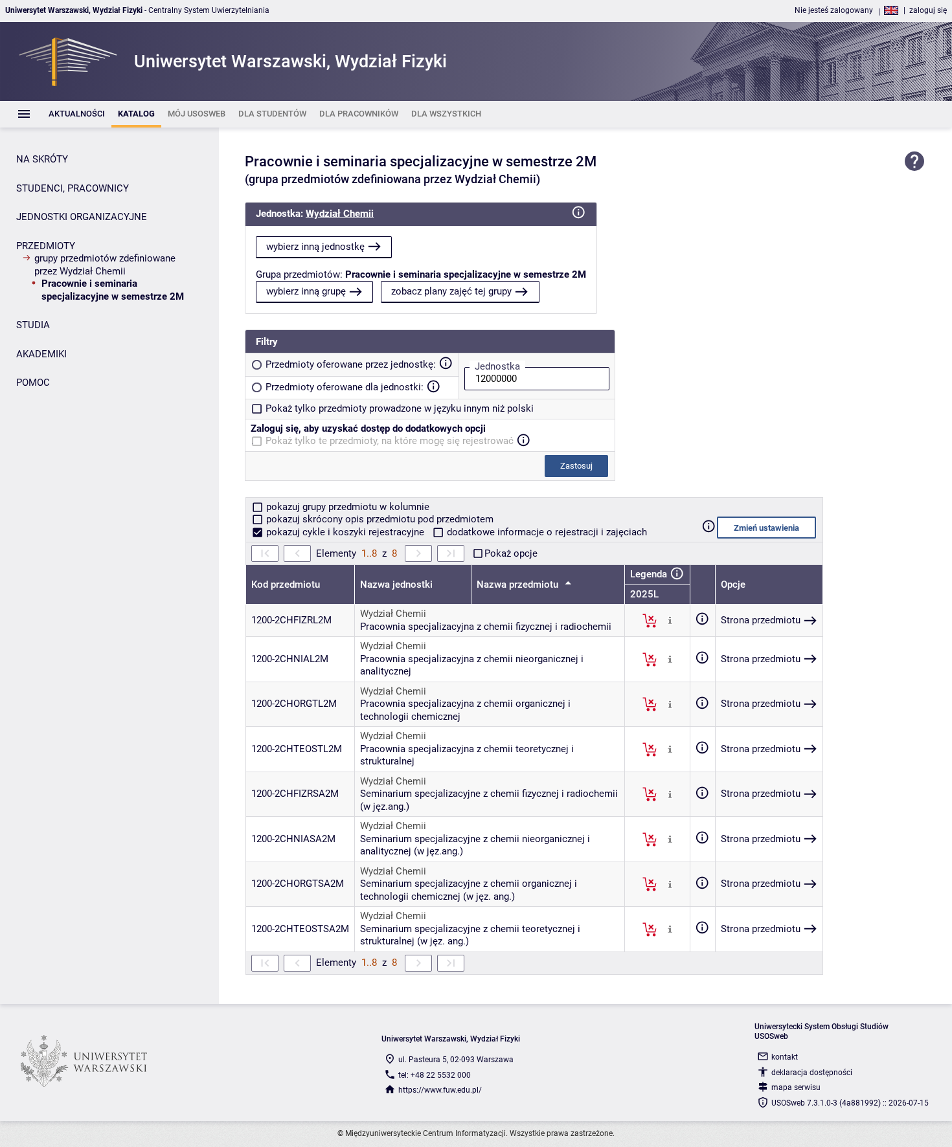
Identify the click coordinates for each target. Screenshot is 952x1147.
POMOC (33, 382)
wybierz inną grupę (306, 291)
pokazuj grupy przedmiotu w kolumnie (346, 507)
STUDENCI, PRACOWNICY (72, 188)
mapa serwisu (796, 1087)
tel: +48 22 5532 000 (434, 1075)
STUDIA (33, 325)
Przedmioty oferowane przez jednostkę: (350, 364)
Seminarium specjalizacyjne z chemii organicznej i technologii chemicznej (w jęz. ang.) (468, 890)
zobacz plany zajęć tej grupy (451, 291)
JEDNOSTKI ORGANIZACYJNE (81, 217)
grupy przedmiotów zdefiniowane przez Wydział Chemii (105, 264)
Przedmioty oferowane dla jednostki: (344, 387)
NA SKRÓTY (42, 159)
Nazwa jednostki (396, 584)
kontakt (784, 1057)
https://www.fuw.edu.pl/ (440, 1090)
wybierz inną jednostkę (315, 246)
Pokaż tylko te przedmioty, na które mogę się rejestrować (390, 441)
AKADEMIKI (41, 354)
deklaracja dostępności (811, 1072)
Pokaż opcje (511, 553)
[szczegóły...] (670, 620)
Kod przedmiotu (285, 584)
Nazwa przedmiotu (519, 584)
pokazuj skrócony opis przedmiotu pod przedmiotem (378, 519)
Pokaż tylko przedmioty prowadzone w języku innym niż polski (400, 408)
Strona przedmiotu (760, 620)
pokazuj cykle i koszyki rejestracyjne (345, 532)
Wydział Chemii (340, 213)
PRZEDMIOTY (45, 246)
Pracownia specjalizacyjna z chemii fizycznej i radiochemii (485, 626)
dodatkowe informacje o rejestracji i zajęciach (545, 532)
